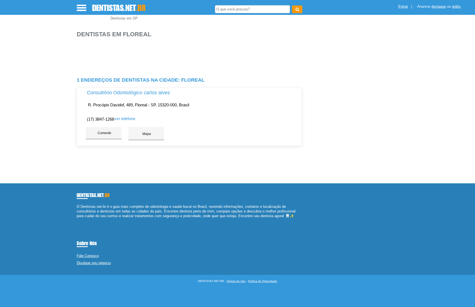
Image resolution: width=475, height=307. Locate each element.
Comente (104, 133)
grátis (456, 6)
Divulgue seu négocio (94, 263)
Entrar (403, 6)
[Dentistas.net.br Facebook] (78, 221)
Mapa (146, 134)
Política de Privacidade (262, 281)
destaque (438, 6)
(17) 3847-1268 (100, 119)
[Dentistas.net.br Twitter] (80, 221)
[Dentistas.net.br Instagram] (83, 221)
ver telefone (124, 118)
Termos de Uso (236, 281)
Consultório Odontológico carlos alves (128, 92)
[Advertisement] (192, 55)
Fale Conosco (88, 256)
